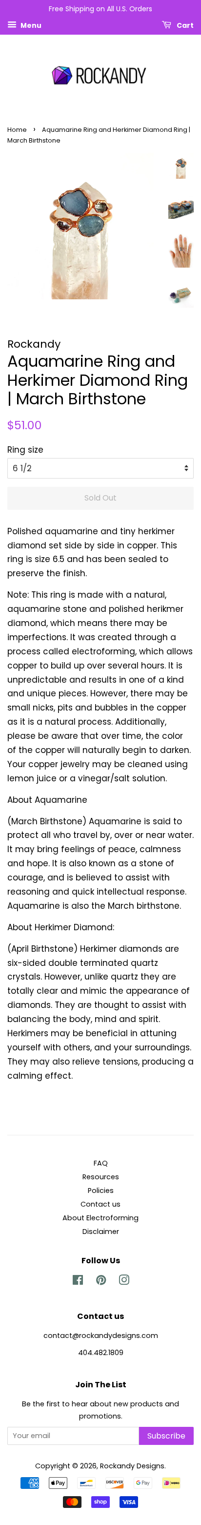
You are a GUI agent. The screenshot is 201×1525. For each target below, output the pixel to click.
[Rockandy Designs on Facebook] (77, 1282)
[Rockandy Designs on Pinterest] (101, 1282)
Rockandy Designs (132, 1466)
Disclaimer (100, 1231)
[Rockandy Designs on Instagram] (124, 1282)
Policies (101, 1190)
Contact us (100, 1204)
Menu (30, 25)
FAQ (101, 1163)
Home (17, 129)
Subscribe (166, 1435)
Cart (184, 25)
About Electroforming (100, 1218)
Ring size (25, 450)
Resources (100, 1177)
